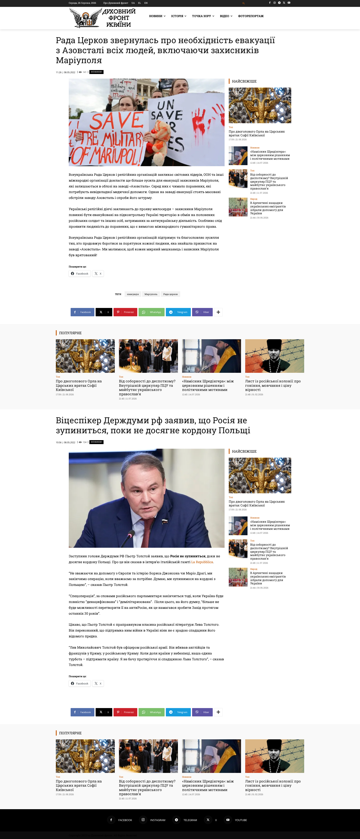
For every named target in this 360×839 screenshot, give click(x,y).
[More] (218, 312)
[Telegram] (279, 2)
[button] (244, 3)
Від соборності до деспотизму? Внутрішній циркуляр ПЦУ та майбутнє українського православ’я (269, 181)
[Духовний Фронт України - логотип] (102, 18)
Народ (253, 199)
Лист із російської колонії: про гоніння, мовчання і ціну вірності (273, 385)
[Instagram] (274, 2)
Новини (96, 71)
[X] (284, 2)
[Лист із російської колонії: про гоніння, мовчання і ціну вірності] (274, 356)
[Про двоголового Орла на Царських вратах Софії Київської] (260, 105)
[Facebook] (270, 2)
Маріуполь (151, 294)
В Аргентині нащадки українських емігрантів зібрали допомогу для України (268, 208)
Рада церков (170, 294)
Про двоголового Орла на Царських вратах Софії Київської (257, 133)
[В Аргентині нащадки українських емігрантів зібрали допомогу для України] (238, 207)
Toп (231, 127)
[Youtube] (288, 2)
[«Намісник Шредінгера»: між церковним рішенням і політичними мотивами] (238, 155)
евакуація (133, 294)
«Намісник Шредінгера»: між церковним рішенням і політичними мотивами (270, 155)
